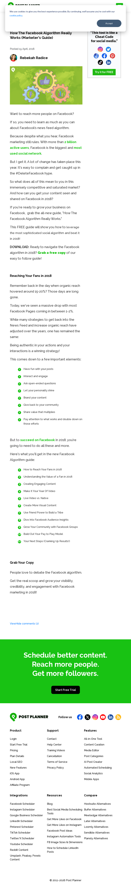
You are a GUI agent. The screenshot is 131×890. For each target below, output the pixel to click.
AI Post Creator (93, 761)
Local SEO (16, 761)
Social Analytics (93, 773)
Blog (50, 803)
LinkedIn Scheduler (21, 821)
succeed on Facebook (37, 440)
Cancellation (54, 756)
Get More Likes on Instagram (64, 824)
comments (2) (24, 623)
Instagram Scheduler (22, 809)
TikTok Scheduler (20, 832)
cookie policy (16, 15)
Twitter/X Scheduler (22, 838)
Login (13, 738)
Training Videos (56, 750)
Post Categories (93, 756)
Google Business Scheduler (26, 815)
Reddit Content (19, 849)
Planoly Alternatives (96, 838)
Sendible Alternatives (97, 832)
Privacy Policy (55, 767)
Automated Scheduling (98, 767)
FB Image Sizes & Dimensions (65, 842)
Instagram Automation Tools (64, 836)
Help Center (54, 744)
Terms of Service (57, 761)
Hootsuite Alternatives (97, 803)
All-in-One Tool (93, 738)
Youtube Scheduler (21, 844)
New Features (18, 767)
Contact (52, 738)
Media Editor (91, 750)
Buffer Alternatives (95, 809)
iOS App (14, 773)
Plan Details (17, 756)
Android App (17, 779)
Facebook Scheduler (22, 803)
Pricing (14, 750)
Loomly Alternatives (96, 826)
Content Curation (94, 744)
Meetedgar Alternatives (98, 815)
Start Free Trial (65, 690)
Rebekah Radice (34, 58)
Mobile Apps (91, 779)
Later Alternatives (94, 821)
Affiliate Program (20, 784)
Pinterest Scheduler (22, 826)
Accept (109, 23)
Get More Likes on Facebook (64, 819)
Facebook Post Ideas (59, 830)
